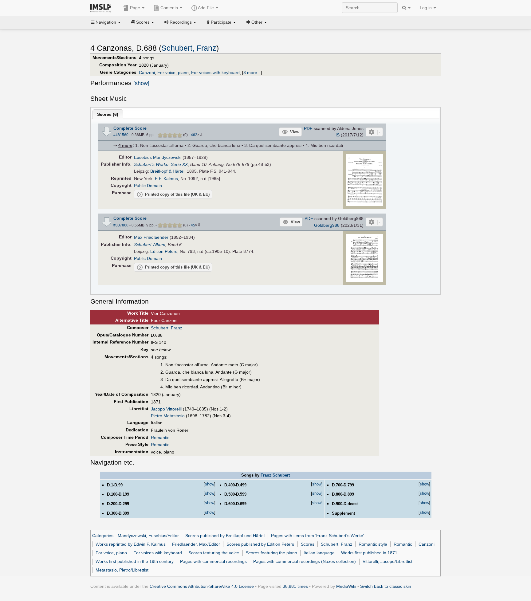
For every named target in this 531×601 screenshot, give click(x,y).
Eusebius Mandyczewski (157, 157)
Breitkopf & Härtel (167, 171)
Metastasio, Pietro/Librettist (122, 570)
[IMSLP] (102, 7)
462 (194, 135)
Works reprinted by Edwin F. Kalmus (131, 544)
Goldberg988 (327, 225)
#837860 (120, 225)
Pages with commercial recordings (213, 561)
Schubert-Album (149, 244)
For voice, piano (173, 72)
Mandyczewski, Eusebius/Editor (148, 535)
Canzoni (147, 72)
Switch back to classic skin (385, 586)
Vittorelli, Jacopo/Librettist (387, 561)
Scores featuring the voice (213, 552)
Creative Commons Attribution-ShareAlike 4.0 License (202, 586)
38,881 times (295, 586)
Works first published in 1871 (369, 552)
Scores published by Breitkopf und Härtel (225, 535)
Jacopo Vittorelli (166, 409)
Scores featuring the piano (271, 552)
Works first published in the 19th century (135, 561)
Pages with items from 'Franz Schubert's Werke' (317, 535)
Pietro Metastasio (168, 415)
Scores (307, 544)
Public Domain (148, 185)
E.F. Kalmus (166, 178)
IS (338, 134)
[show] (141, 83)
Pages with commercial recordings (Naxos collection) (304, 561)
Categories (102, 535)
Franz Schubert (275, 475)
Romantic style (373, 544)
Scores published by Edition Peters (260, 544)
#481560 (120, 135)
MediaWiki (346, 586)
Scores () (107, 114)
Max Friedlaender (151, 237)
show (209, 484)
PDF (308, 128)
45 (193, 225)
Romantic (160, 437)
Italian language (319, 552)
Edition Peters (163, 251)
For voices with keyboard (215, 72)
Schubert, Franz (188, 48)
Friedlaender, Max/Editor (196, 544)
